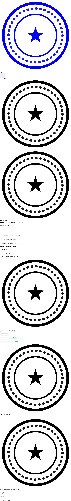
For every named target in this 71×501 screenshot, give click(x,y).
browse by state (14, 226)
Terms (2, 498)
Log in (1, 72)
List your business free (3, 257)
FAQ (7, 71)
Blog (4, 71)
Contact (9, 71)
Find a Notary (2, 71)
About (6, 71)
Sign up (3, 72)
